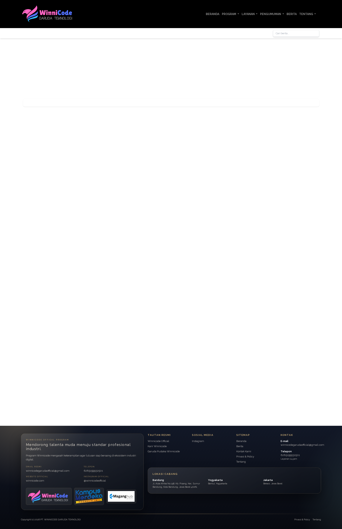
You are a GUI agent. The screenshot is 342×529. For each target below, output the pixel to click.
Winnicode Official (158, 441)
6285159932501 (93, 470)
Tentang (241, 461)
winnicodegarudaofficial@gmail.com (47, 470)
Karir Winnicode (157, 446)
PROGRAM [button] (229, 14)
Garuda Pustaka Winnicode (164, 451)
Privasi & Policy (245, 456)
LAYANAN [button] (248, 14)
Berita (239, 446)
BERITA (292, 14)
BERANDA (212, 14)
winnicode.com (35, 480)
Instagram (198, 441)
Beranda (241, 441)
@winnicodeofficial (95, 480)
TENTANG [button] (306, 14)
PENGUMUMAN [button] (271, 14)
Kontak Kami (243, 451)
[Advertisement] (119, 66)
